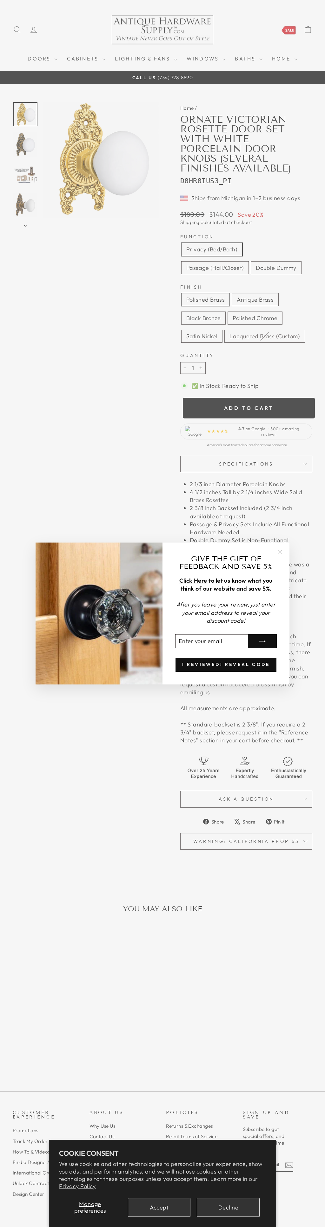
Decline (228, 1207)
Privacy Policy (77, 1186)
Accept (159, 1207)
